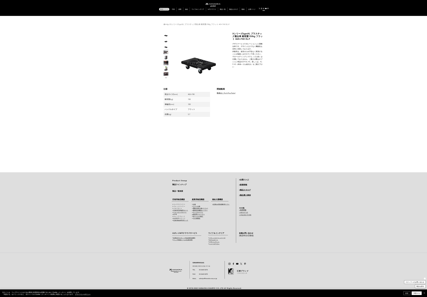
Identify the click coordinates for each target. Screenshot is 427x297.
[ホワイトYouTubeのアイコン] (266, 8)
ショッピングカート (180, 212)
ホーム (166, 24)
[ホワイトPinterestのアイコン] (268, 8)
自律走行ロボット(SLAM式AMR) (184, 238)
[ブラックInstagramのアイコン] (229, 263)
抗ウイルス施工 (198, 216)
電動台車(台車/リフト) (200, 208)
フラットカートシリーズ (217, 238)
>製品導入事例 (245, 195)
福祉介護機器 (217, 199)
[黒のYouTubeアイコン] (237, 263)
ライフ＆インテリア (216, 233)
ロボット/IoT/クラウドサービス (184, 233)
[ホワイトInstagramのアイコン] (262, 8)
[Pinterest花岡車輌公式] (245, 263)
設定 (406, 293)
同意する (417, 293)
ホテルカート (213, 240)
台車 (194, 204)
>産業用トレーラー (198, 214)
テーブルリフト (198, 212)
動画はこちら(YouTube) (226, 93)
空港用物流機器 (178, 199)
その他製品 (196, 218)
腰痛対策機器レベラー (200, 210)
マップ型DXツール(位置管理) (183, 240)
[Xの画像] (241, 263)
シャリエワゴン (214, 244)
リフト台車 (196, 206)
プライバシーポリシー (83, 294)
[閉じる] (424, 293)
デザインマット (214, 242)
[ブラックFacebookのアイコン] (233, 263)
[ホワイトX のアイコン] (259, 8)
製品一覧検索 (177, 191)
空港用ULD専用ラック (180, 220)
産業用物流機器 (198, 199)
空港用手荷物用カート (180, 210)
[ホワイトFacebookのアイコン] (264, 8)
